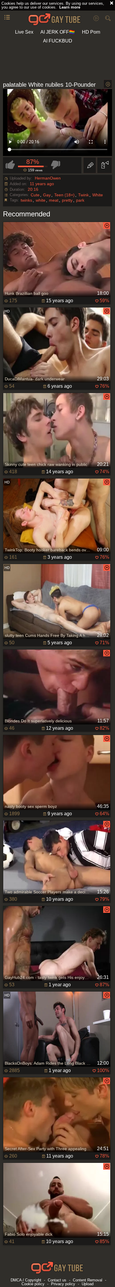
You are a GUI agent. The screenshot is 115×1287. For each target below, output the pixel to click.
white (40, 200)
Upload (87, 1284)
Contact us (57, 1280)
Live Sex (24, 31)
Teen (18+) (64, 195)
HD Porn (91, 31)
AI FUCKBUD (57, 40)
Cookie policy (33, 1284)
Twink (83, 195)
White (97, 195)
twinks (26, 200)
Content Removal (87, 1280)
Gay (47, 195)
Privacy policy (63, 1284)
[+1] (7, 18)
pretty (67, 200)
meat (53, 200)
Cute (35, 195)
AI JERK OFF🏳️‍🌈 (57, 31)
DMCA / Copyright (26, 1280)
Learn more (69, 7)
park (80, 200)
